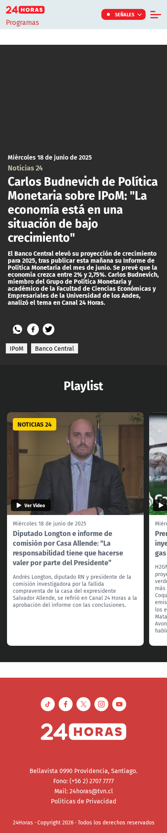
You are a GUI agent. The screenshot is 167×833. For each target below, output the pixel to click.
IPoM (16, 348)
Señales (125, 14)
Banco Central (54, 348)
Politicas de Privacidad (84, 801)
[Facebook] (33, 329)
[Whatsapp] (17, 329)
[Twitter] (48, 329)
